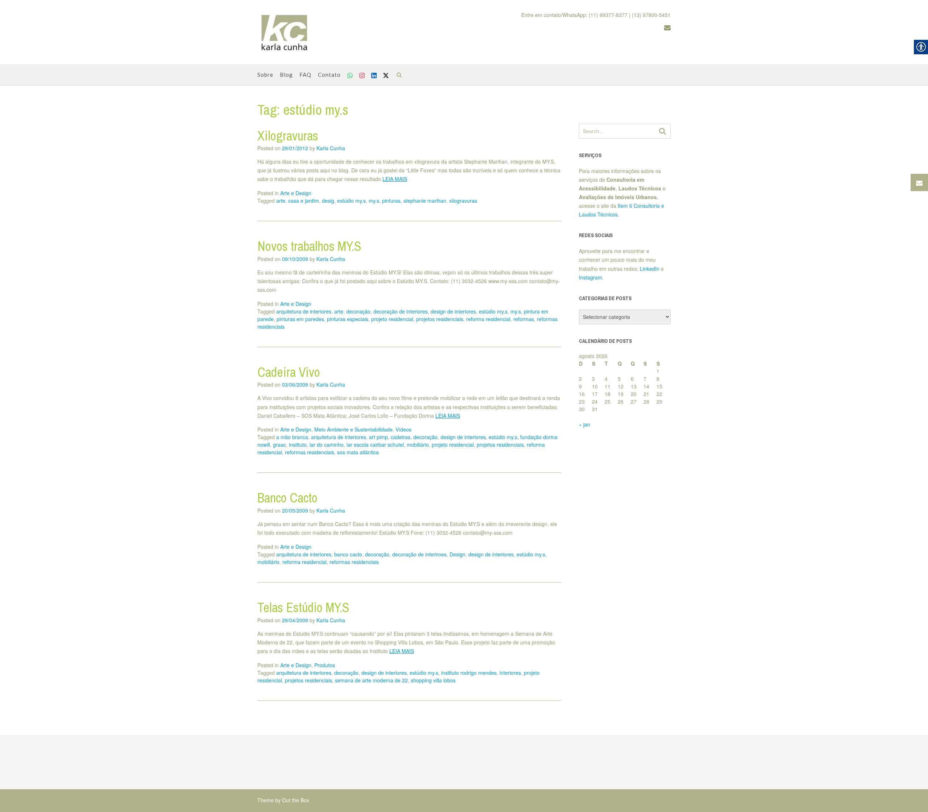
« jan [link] (584, 424)
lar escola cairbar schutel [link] (375, 444)
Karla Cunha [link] (330, 148)
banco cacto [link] (348, 554)
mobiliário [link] (418, 444)
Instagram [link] (590, 277)
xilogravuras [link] (463, 200)
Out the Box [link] (295, 800)
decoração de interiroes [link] (419, 554)
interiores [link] (510, 672)
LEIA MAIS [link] (394, 178)
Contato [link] (329, 74)
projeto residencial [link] (392, 319)
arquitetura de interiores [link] (303, 311)
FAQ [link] (305, 74)
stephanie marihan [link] (424, 200)
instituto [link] (298, 444)
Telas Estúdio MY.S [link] (303, 607)
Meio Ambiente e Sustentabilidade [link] (353, 429)
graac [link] (279, 444)
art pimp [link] (378, 437)
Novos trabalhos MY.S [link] (309, 246)
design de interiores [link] (453, 311)
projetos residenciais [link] (439, 319)
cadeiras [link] (400, 437)
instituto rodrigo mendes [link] (469, 672)
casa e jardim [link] (303, 200)
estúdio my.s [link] (351, 200)
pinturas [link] (391, 200)
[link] (284, 32)
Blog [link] (286, 74)
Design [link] (457, 554)
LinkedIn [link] (649, 268)
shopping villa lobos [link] (433, 680)
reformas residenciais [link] (309, 452)
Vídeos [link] (403, 429)
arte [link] (280, 200)
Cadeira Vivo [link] (288, 372)
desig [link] (328, 200)
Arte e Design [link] (295, 193)
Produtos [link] (324, 665)
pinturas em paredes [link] (300, 319)
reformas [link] (523, 319)
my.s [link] (374, 200)
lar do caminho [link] (327, 444)
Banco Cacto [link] (287, 497)
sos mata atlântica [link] (358, 452)
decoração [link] (358, 311)
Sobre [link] (265, 74)
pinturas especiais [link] (347, 319)
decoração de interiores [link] (400, 311)
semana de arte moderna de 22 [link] (371, 680)
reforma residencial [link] (488, 319)
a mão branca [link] (292, 437)
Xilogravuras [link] (287, 135)
